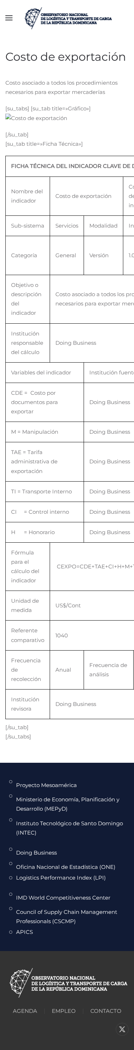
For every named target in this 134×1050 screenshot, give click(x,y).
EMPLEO (64, 1010)
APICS (24, 932)
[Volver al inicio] (67, 18)
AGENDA (25, 1010)
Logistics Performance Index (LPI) (61, 877)
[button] (9, 18)
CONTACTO (105, 1010)
